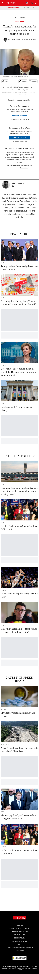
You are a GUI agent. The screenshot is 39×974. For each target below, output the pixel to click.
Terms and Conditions (19, 931)
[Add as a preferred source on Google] (19, 958)
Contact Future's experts (19, 928)
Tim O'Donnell (15, 39)
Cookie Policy (19, 938)
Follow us (24, 81)
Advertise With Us (19, 941)
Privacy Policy (19, 935)
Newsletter (34, 81)
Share (6, 81)
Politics (22, 17)
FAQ (19, 944)
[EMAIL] (13, 186)
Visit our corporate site (27, 967)
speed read (19, 22)
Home (15, 17)
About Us (19, 925)
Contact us (24, 168)
